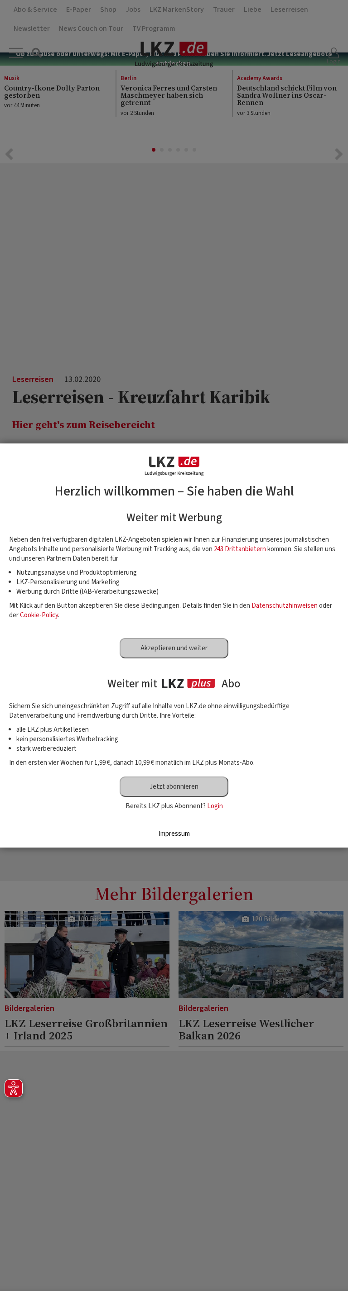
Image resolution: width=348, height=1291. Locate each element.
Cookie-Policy (39, 615)
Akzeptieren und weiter (174, 648)
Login (215, 806)
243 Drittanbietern (240, 549)
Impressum (174, 833)
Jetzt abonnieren (174, 786)
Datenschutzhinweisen (284, 605)
